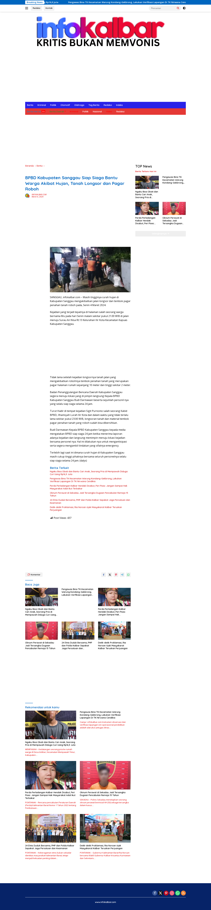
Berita (30, 105)
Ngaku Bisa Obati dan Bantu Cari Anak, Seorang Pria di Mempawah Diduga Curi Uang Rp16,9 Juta (89, 473)
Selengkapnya (159, 233)
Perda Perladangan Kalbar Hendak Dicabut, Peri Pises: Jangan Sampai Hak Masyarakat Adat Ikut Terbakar (88, 487)
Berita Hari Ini (34, 111)
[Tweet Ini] (110, 574)
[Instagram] (171, 893)
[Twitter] (160, 893)
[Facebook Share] (103, 574)
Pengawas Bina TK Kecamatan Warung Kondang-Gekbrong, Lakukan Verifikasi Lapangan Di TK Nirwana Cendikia (100, 2)
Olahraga (79, 105)
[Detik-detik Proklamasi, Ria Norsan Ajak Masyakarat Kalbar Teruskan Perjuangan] (114, 631)
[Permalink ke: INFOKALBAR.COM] (27, 195)
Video (109, 111)
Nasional (97, 111)
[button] (178, 8)
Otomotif (65, 105)
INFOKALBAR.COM (39, 194)
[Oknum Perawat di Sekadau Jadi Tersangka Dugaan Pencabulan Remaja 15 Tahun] (41, 631)
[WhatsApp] (177, 893)
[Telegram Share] (122, 574)
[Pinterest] (166, 893)
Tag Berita (94, 105)
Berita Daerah (57, 111)
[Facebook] (154, 893)
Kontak (49, 8)
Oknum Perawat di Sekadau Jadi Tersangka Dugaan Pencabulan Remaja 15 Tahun (89, 494)
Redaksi (36, 8)
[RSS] (183, 893)
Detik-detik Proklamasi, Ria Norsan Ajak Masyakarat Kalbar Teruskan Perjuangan (86, 508)
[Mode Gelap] (184, 8)
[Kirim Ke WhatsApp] (128, 574)
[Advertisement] (105, 78)
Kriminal (42, 105)
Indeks (119, 105)
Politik (53, 105)
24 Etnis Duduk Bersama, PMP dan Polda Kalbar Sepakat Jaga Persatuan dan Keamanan (90, 501)
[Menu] (27, 8)
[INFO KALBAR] (97, 33)
